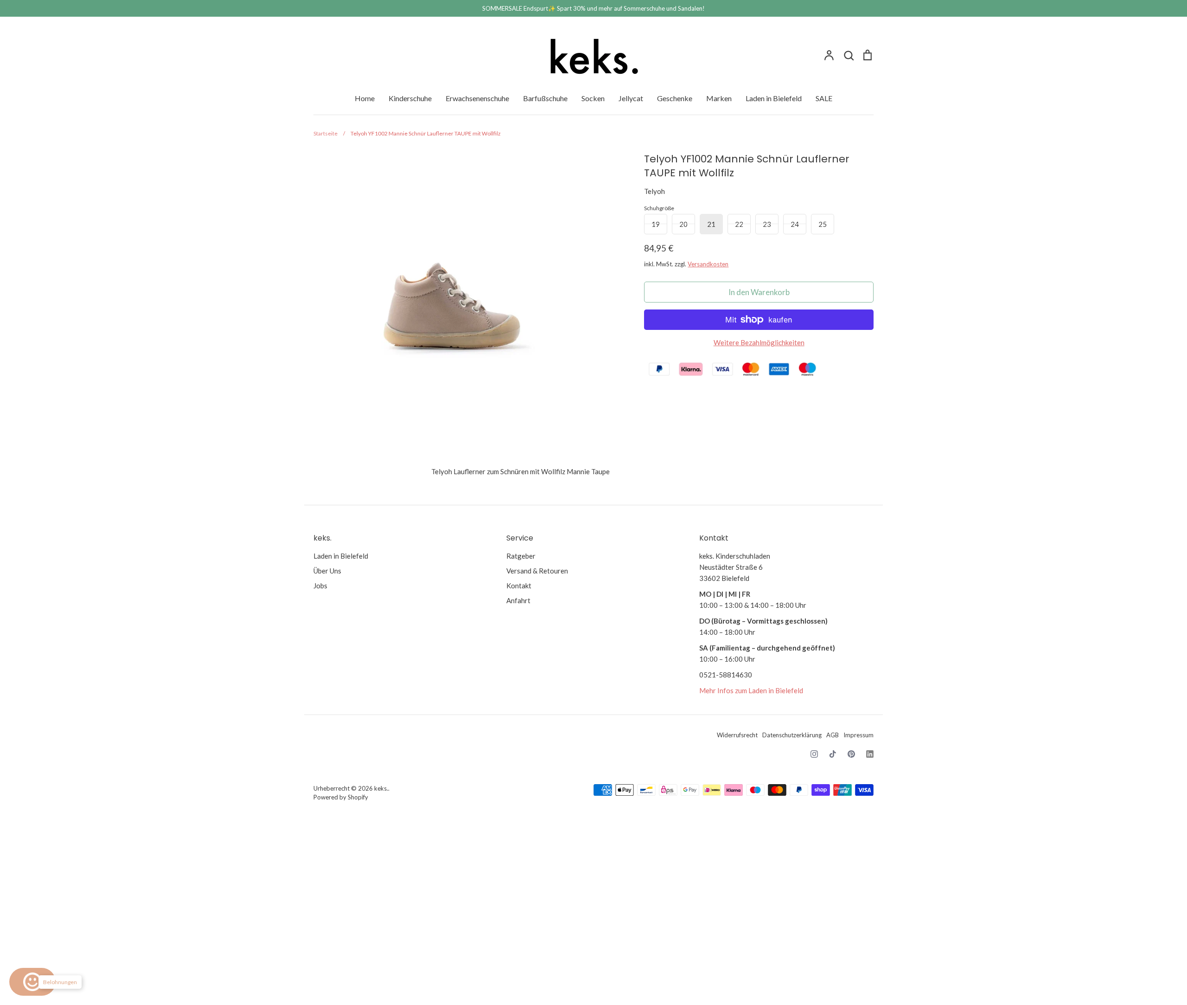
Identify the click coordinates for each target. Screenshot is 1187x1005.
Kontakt (518, 585)
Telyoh (654, 191)
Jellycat (631, 98)
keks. (381, 788)
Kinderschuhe (410, 98)
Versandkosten (708, 264)
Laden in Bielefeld (774, 98)
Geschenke (674, 98)
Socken (593, 98)
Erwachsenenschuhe (477, 98)
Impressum (858, 735)
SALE (824, 98)
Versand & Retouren (537, 571)
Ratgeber (521, 556)
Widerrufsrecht (737, 735)
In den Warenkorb (759, 292)
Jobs (320, 585)
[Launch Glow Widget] (32, 982)
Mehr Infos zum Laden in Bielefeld (751, 690)
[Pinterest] (851, 754)
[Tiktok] (832, 754)
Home (365, 98)
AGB (832, 735)
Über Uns (327, 571)
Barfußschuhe (545, 98)
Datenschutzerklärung (792, 735)
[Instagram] (814, 754)
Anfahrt (518, 600)
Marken (719, 98)
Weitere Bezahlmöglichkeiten (759, 342)
